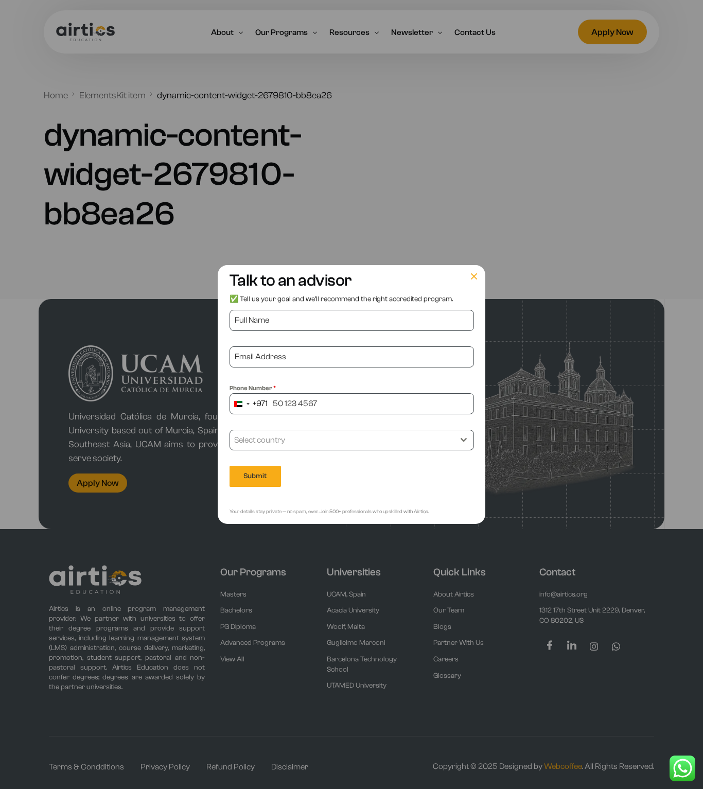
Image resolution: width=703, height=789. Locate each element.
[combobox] (249, 404)
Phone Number (253, 388)
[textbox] (342, 440)
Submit (255, 476)
